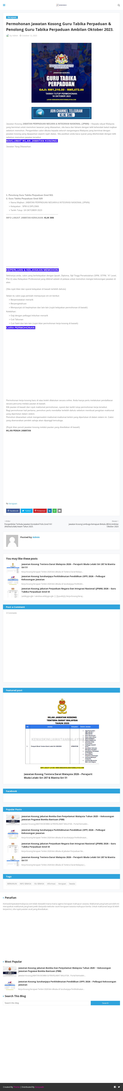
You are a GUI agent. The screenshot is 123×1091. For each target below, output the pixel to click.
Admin (15, 35)
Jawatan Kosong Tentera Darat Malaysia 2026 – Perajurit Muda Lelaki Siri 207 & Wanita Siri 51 (58, 775)
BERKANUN (12, 883)
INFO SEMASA (25, 883)
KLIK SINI (49, 217)
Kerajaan (13, 503)
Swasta (72, 883)
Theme (17, 1087)
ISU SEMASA (39, 883)
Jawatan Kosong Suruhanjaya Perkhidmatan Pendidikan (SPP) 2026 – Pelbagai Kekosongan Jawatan (63, 832)
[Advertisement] (61, 169)
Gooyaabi (39, 1087)
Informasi (51, 883)
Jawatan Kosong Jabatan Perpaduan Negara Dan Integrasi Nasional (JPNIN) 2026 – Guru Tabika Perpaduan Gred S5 (68, 845)
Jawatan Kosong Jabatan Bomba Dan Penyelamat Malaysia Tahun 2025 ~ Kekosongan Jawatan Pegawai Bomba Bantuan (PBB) (67, 818)
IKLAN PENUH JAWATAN (18, 430)
